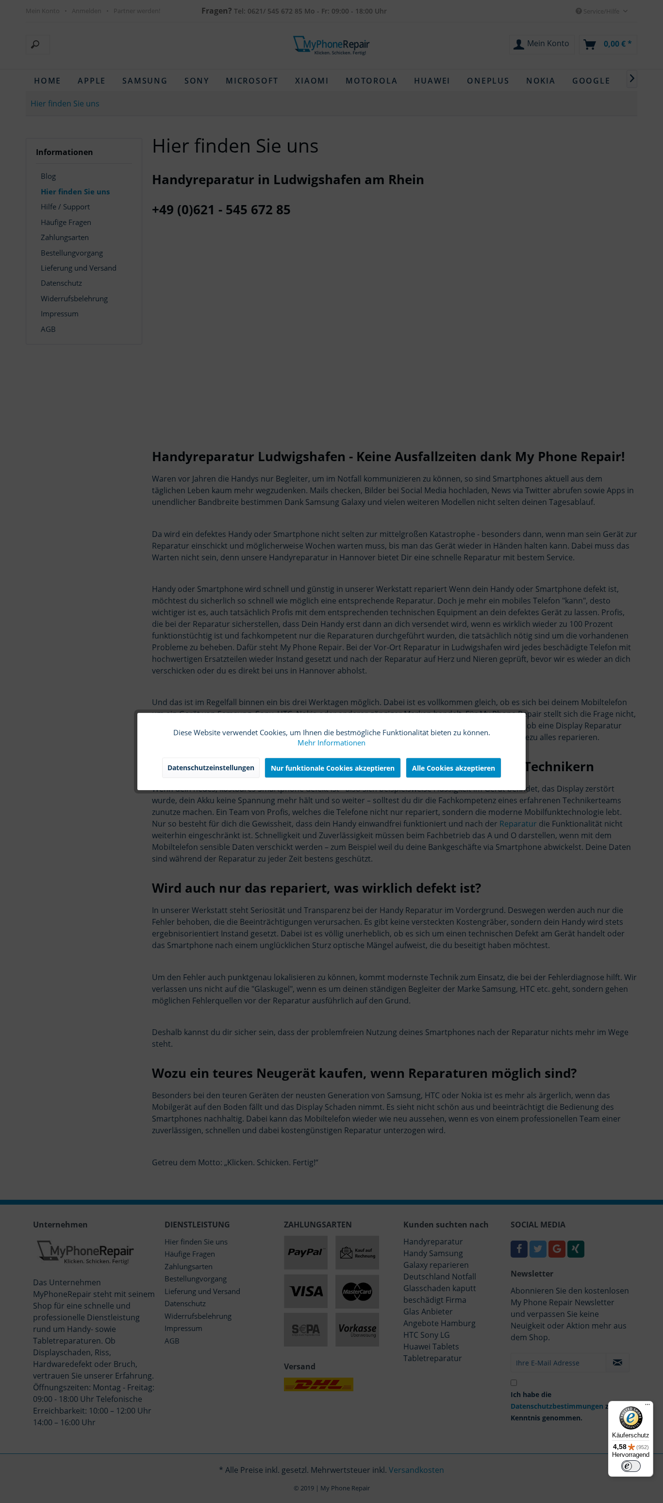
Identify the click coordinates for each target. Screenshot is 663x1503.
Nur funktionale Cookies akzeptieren (333, 768)
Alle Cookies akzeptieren (453, 768)
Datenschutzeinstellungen (210, 767)
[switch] (631, 1466)
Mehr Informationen (331, 742)
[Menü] (647, 1407)
